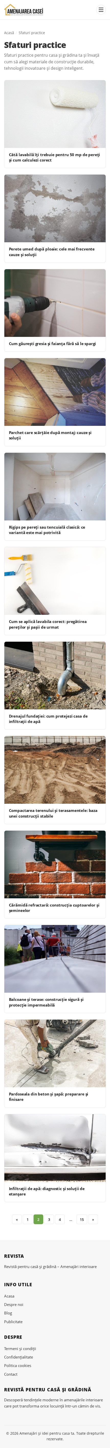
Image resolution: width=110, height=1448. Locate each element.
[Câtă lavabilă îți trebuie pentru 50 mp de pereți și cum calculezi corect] (55, 114)
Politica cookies (17, 1365)
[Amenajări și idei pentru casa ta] (23, 10)
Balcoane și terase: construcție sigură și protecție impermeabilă (46, 1002)
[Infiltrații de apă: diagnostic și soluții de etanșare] (55, 1148)
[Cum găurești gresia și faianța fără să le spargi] (55, 303)
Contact (10, 1374)
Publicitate (13, 1321)
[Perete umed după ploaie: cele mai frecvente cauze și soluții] (55, 208)
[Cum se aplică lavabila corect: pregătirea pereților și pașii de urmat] (55, 581)
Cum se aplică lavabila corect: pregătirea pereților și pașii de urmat (48, 624)
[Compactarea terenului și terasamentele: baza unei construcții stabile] (55, 770)
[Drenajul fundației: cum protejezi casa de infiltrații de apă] (55, 675)
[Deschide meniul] (101, 10)
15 (82, 1219)
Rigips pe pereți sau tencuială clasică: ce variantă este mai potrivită (47, 530)
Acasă (9, 32)
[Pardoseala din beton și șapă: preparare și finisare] (55, 1053)
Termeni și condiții (20, 1348)
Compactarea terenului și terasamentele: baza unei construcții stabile (53, 813)
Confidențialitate (18, 1357)
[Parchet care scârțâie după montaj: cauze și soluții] (55, 392)
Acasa (9, 1296)
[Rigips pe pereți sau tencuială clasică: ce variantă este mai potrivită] (55, 486)
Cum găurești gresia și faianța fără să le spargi (52, 343)
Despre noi (13, 1304)
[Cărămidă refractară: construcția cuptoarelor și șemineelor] (55, 864)
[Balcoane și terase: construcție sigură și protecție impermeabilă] (55, 959)
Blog (8, 1312)
